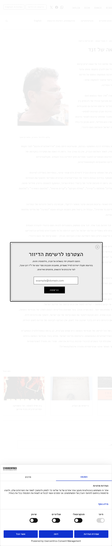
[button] (97, 247)
